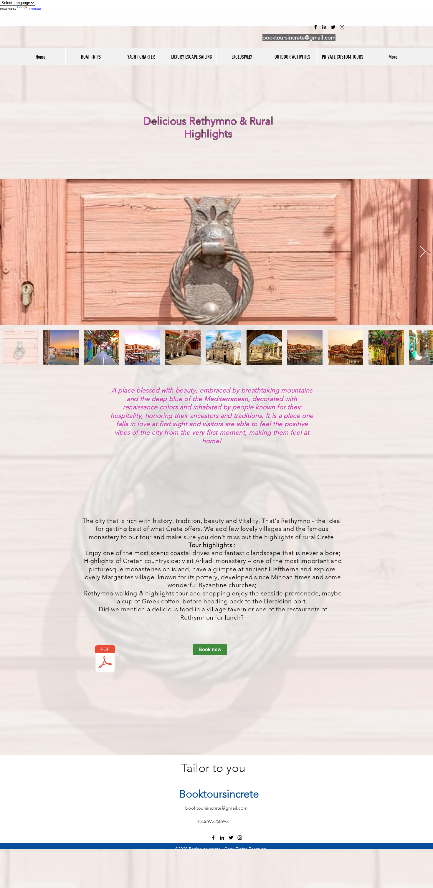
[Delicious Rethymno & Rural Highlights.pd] (105, 659)
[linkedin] (222, 838)
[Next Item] (422, 252)
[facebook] (213, 838)
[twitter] (231, 838)
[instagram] (240, 838)
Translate (35, 8)
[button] (90, 56)
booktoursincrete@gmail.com (299, 37)
